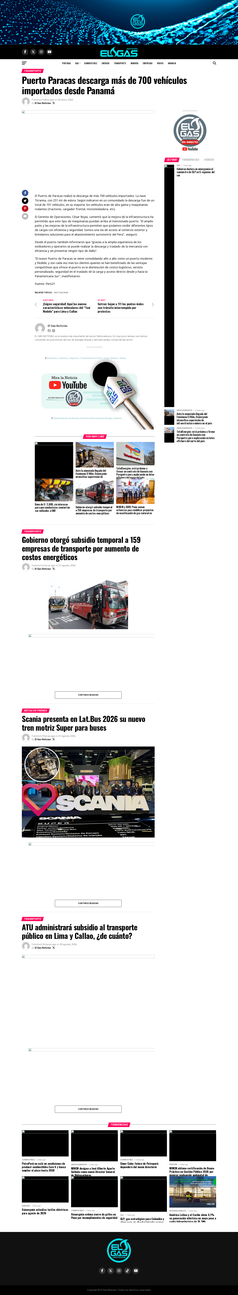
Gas (77, 63)
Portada (66, 63)
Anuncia (172, 63)
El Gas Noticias (43, 103)
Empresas (147, 63)
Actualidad (61, 293)
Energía (105, 63)
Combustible (90, 63)
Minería (134, 63)
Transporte (120, 63)
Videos (160, 63)
